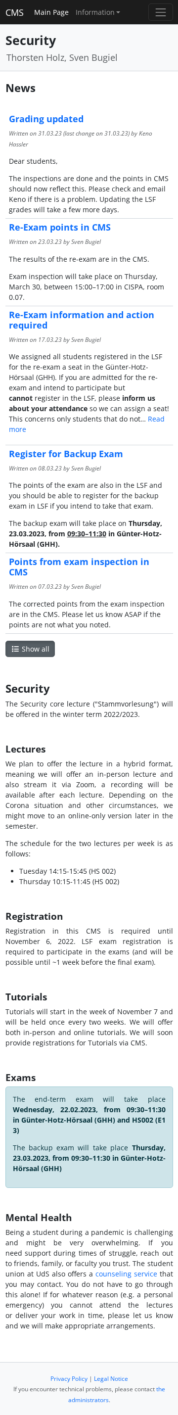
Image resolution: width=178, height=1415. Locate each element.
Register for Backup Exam (66, 454)
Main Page (51, 12)
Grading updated (46, 119)
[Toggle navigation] (160, 12)
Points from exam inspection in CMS (79, 567)
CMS (14, 12)
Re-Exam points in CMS (60, 227)
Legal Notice (111, 1378)
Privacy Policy (69, 1378)
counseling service (126, 1273)
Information (95, 12)
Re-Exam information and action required (81, 320)
